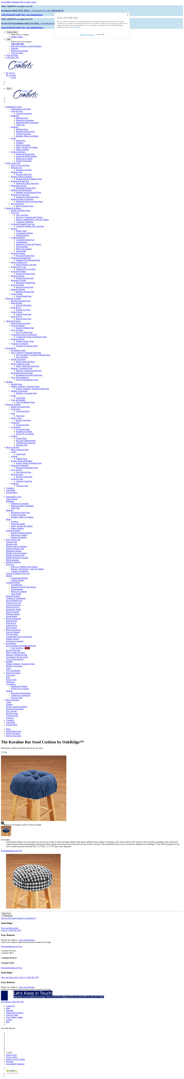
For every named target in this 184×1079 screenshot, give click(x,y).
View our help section (9, 928)
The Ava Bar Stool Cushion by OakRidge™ (18, 918)
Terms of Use (11, 1055)
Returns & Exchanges (19, 51)
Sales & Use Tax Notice (15, 1059)
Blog (8, 1022)
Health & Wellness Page (20, 210)
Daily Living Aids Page (20, 165)
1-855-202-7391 (17, 44)
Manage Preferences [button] (87, 35)
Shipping (14, 48)
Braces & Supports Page (20, 301)
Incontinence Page (18, 350)
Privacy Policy (12, 1057)
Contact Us (10, 1006)
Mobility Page (16, 384)
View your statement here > (22, 28)
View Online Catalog (14, 1017)
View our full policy (27, 940)
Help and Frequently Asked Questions (26, 46)
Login (13, 77)
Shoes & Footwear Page (20, 323)
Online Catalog (17, 37)
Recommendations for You (11, 851)
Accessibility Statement (10, 2)
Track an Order (17, 53)
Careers (9, 1019)
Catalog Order (12, 32)
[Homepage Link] (21, 69)
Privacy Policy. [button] (75, 27)
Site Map (9, 1062)
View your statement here (22, 15)
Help (8, 39)
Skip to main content (28, 2)
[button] (100, 34)
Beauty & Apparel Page (20, 407)
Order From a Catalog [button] (19, 34)
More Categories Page (20, 450)
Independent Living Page (21, 109)
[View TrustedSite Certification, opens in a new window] (12, 1073)
